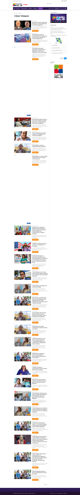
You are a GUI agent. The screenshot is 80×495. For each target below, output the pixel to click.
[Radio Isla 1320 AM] (17, 4)
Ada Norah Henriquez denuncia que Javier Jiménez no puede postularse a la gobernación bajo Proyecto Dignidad (39, 121)
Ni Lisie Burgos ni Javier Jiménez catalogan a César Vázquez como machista (39, 158)
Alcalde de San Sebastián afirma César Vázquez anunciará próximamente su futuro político (39, 355)
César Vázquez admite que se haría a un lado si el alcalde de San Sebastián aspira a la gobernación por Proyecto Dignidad (39, 396)
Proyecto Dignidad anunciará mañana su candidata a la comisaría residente (39, 134)
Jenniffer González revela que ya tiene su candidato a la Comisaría (39, 245)
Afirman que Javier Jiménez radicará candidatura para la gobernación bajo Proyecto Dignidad (39, 381)
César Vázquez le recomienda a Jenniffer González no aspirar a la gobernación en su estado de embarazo (39, 410)
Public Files (65, 493)
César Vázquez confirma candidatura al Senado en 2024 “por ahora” (39, 328)
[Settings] (64, 21)
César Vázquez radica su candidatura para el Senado (39, 146)
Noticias (17, 8)
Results (62, 58)
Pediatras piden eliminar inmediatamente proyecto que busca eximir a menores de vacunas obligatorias (39, 36)
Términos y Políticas (60, 493)
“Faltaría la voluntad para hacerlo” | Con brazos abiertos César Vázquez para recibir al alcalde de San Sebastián (39, 424)
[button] (58, 40)
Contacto (40, 8)
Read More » (35, 30)
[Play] (51, 21)
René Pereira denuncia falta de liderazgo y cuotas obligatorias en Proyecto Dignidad (39, 24)
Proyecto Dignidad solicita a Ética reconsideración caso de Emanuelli (39, 473)
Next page (45, 484)
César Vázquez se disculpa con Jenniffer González (39, 286)
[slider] (53, 21)
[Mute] (57, 21)
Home (16, 13)
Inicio (14, 8)
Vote (65, 58)
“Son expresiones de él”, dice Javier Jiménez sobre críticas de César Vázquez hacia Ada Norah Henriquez (40, 274)
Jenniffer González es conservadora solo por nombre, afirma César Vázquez (39, 369)
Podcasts (30, 8)
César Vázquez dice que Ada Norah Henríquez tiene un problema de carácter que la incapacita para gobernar (39, 314)
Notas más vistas (24, 8)
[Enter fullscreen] (65, 21)
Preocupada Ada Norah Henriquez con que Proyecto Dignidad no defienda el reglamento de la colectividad (39, 50)
